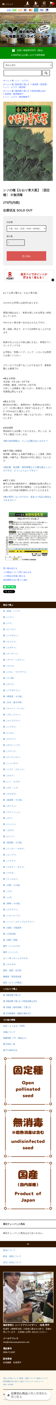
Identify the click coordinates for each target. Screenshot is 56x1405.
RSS (5, 1384)
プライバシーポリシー (33, 1381)
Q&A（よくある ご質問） (14, 1026)
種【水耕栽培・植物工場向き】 (17, 1013)
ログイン (44, 6)
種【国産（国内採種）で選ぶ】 (17, 1007)
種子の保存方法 (10, 1050)
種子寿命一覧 (9, 1044)
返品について (42, 1378)
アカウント (27, 6)
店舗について (9, 1032)
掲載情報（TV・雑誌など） (15, 1038)
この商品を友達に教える (14, 576)
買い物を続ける (10, 568)
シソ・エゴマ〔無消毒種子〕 (18, 97)
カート (51, 5)
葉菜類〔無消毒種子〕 (15, 94)
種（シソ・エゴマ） (21, 81)
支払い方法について (11, 1378)
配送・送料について (27, 1378)
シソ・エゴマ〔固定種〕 (16, 87)
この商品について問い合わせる (17, 572)
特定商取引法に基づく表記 (15, 580)
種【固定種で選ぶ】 (21, 84)
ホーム (6, 81)
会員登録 (36, 6)
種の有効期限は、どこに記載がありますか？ (26, 441)
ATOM (10, 1384)
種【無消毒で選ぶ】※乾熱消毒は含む (29, 91)
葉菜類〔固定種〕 (40, 84)
